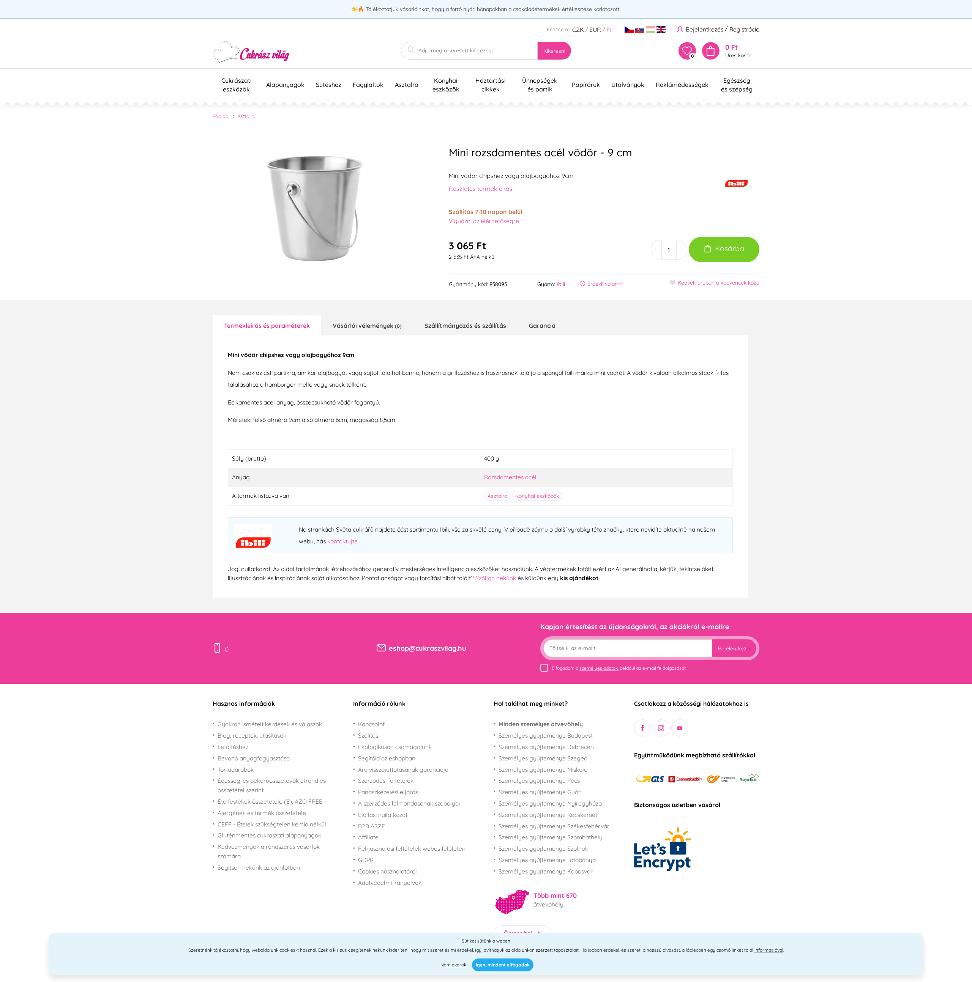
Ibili (561, 284)
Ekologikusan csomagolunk (395, 747)
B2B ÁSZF (371, 826)
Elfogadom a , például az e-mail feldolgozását (619, 668)
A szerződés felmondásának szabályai (409, 803)
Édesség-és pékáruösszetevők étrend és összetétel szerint (272, 785)
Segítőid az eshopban (386, 758)
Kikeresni (554, 50)
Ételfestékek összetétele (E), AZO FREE (270, 801)
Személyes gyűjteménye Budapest (546, 735)
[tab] (267, 325)
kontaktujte (342, 541)
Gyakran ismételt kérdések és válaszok (270, 724)
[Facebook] (642, 727)
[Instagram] (661, 727)
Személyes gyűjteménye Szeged (543, 758)
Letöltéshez (233, 747)
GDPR (366, 860)
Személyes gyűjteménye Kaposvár (546, 871)
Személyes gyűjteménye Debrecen (546, 747)
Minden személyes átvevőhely (541, 724)
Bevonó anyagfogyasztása (254, 758)
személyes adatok (598, 668)
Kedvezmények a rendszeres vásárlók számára (269, 851)
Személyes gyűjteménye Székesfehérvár (554, 826)
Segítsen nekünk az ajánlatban (259, 867)
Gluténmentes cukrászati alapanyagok (269, 835)
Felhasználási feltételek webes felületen (411, 848)
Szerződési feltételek (385, 780)
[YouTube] (679, 727)
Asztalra (246, 116)
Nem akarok (453, 965)
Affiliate (368, 837)
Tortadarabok (236, 769)
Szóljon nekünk (495, 578)
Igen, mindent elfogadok (503, 965)
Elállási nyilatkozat (382, 814)
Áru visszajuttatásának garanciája (403, 769)
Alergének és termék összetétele (262, 813)
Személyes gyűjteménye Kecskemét (548, 814)
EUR (595, 29)
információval (768, 950)
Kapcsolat (371, 724)
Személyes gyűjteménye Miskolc (543, 769)
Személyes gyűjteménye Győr (540, 792)
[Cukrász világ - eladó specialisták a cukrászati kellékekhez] (251, 52)
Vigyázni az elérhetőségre (484, 221)
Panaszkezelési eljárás (388, 792)
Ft (609, 29)
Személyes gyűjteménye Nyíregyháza (550, 803)
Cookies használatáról (387, 871)
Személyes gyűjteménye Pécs (539, 780)
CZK (578, 29)
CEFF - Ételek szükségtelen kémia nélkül (272, 824)
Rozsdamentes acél (510, 477)
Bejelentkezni (734, 648)
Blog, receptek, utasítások (252, 735)
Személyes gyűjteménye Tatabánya (547, 860)
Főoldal (221, 116)
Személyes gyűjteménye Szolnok (543, 848)
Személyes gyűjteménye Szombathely (551, 837)
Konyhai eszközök (537, 496)
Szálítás (368, 735)
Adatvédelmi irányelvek (389, 882)
